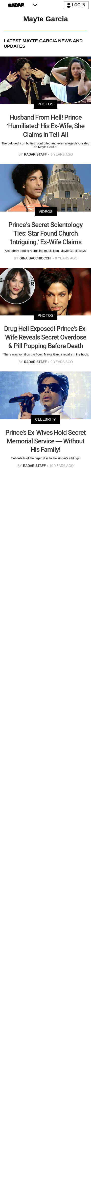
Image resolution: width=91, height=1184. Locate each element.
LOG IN (78, 5)
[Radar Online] (16, 5)
